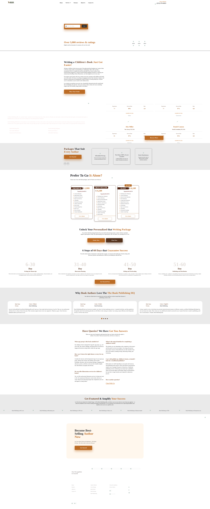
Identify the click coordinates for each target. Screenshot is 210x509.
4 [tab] (107, 318)
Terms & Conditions (113, 485)
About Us (73, 489)
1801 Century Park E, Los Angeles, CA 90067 (134, 494)
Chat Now (114, 240)
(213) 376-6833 (161, 3)
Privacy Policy (112, 487)
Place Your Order (74, 91)
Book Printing (93, 491)
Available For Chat (129, 113)
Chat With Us (110, 383)
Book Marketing (94, 493)
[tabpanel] (105, 308)
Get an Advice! (163, 1)
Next (84, 26)
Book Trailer (93, 489)
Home (61, 2)
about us (83, 2)
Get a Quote (82, 216)
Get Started (72, 157)
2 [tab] (103, 318)
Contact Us (90, 2)
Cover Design (93, 487)
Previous (65, 163)
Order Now (96, 240)
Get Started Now (105, 281)
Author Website (94, 485)
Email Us (132, 490)
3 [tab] (105, 318)
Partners (76, 2)
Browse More (154, 137)
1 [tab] (101, 318)
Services (68, 2)
